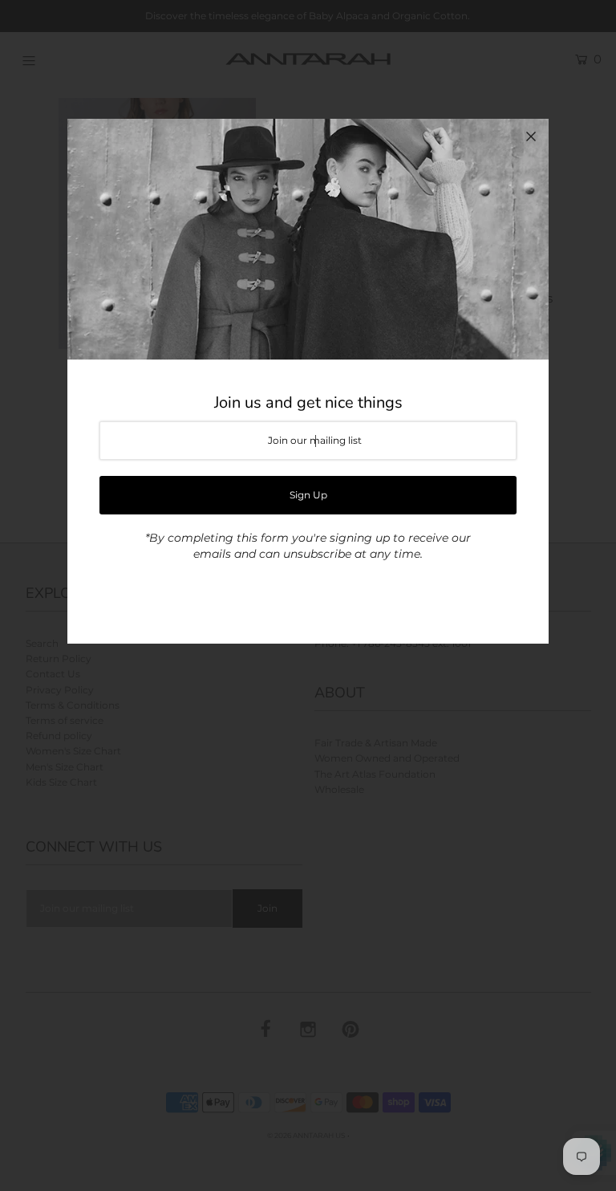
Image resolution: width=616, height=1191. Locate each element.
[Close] (531, 136)
